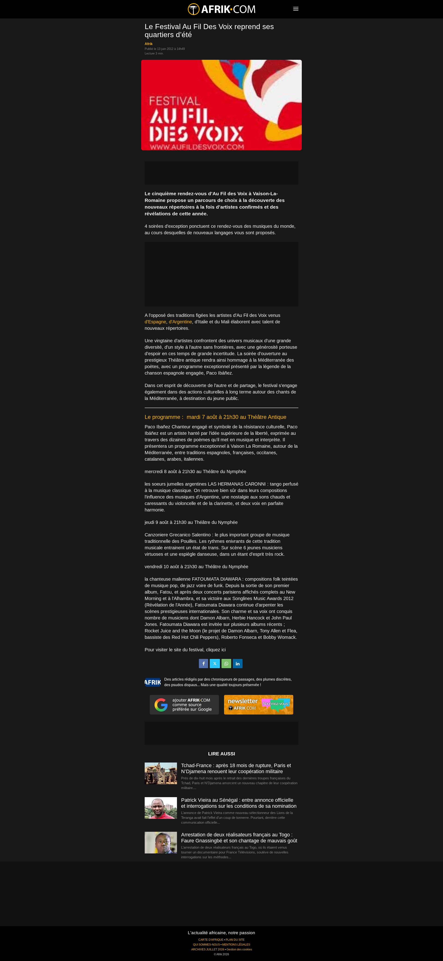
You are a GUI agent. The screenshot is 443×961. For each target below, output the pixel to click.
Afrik (149, 44)
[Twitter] (215, 663)
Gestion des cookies (239, 949)
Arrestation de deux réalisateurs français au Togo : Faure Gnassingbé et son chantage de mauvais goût (239, 838)
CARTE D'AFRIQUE (210, 939)
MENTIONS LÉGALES (236, 944)
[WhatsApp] (226, 663)
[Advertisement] (221, 173)
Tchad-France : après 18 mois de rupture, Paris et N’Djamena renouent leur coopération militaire (236, 768)
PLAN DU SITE (235, 939)
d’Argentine (180, 321)
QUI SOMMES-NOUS (206, 944)
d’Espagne (155, 321)
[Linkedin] (237, 663)
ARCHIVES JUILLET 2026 (207, 949)
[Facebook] (203, 663)
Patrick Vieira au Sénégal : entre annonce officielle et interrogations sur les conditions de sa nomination (238, 803)
